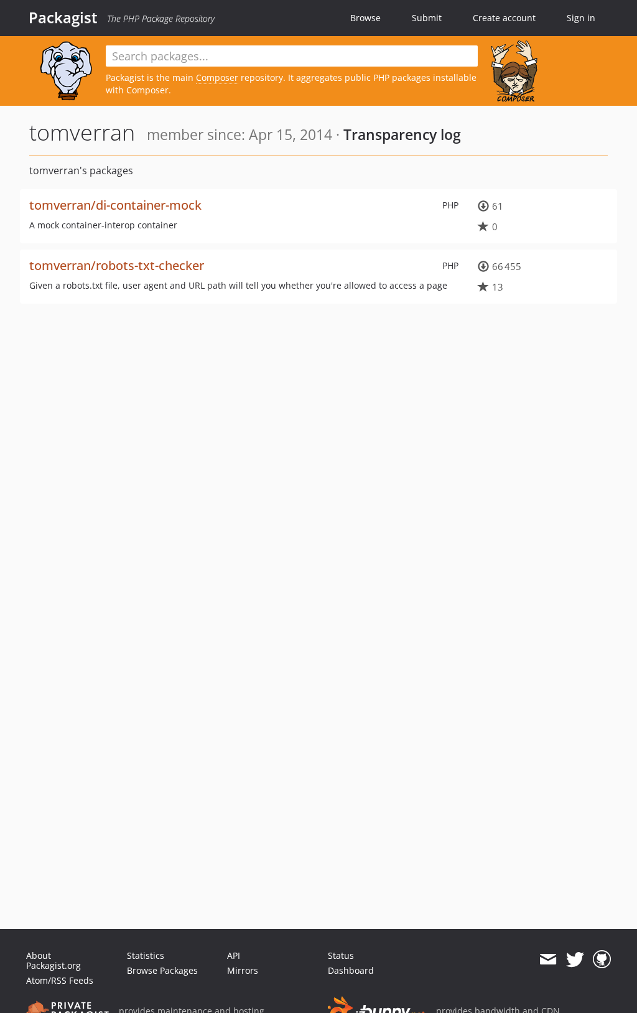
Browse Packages (162, 970)
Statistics (145, 955)
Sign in (581, 18)
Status (341, 955)
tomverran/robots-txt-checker (116, 265)
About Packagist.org (53, 960)
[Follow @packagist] (575, 959)
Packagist (63, 17)
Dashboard (351, 970)
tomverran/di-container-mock (115, 205)
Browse (365, 18)
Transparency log (402, 134)
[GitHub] (602, 959)
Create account (504, 18)
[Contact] (548, 959)
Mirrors (242, 970)
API (233, 955)
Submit (427, 18)
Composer (217, 77)
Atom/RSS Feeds (59, 980)
